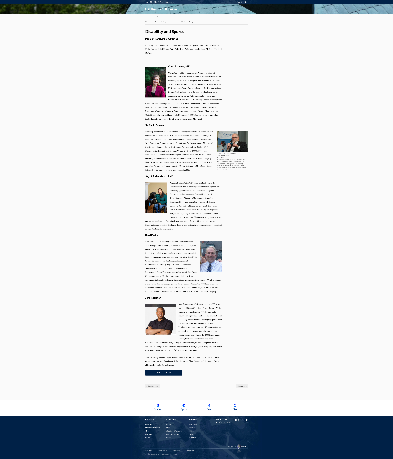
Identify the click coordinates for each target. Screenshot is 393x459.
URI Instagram (239, 420)
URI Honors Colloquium (161, 9)
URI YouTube (247, 420)
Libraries (191, 434)
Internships (192, 438)
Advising (191, 431)
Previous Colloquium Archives (165, 22)
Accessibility (176, 450)
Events (168, 438)
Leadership (148, 424)
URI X (243, 420)
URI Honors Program (188, 22)
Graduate (192, 428)
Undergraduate (194, 424)
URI (146, 17)
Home (147, 22)
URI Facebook (236, 420)
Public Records (163, 450)
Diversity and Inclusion (152, 428)
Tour (209, 409)
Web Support (190, 450)
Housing (169, 424)
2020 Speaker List (163, 373)
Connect (158, 409)
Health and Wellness (172, 434)
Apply (184, 409)
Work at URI (148, 450)
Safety (147, 438)
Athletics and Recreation (174, 431)
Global (147, 431)
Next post (241, 386)
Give (235, 409)
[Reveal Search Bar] (245, 2)
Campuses (148, 434)
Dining (168, 428)
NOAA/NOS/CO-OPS (223, 425)
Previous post (153, 386)
